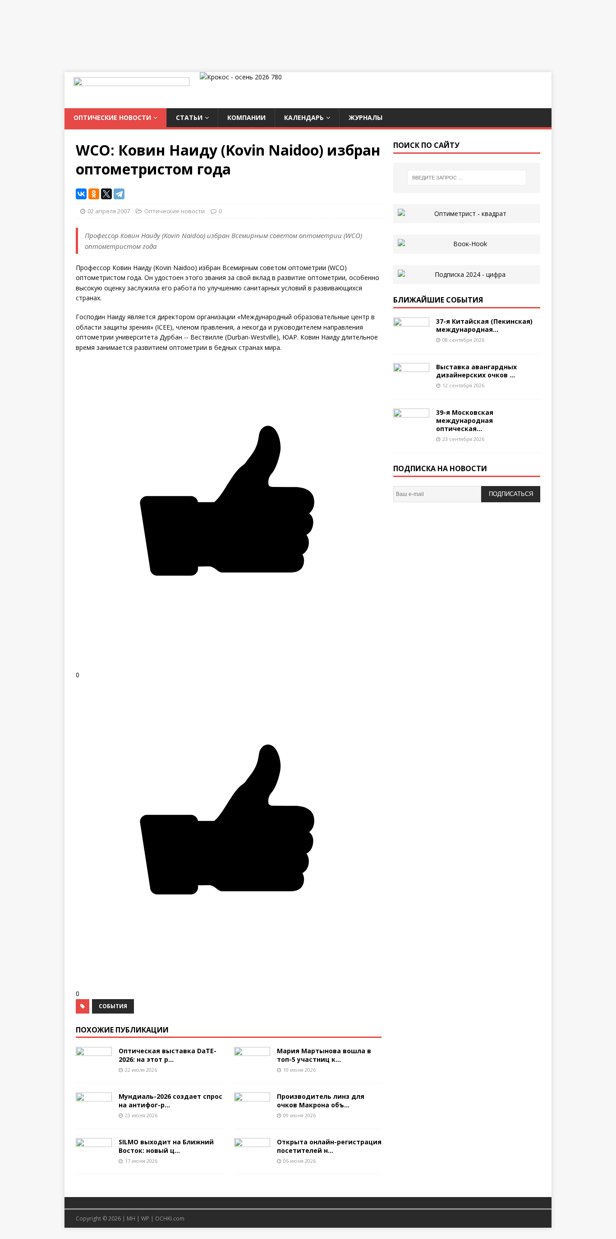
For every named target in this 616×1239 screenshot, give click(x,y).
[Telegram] (119, 193)
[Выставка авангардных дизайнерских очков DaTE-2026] (411, 384)
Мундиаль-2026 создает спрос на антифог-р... (170, 1100)
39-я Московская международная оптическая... (464, 420)
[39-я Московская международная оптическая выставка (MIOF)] (411, 430)
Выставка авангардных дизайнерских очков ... (476, 371)
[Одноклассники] (93, 193)
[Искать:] (466, 177)
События (113, 1006)
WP (145, 1218)
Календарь (304, 117)
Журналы (365, 117)
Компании (246, 117)
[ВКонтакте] (81, 193)
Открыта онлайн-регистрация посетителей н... (329, 1146)
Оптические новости (112, 117)
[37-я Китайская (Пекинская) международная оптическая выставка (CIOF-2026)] (411, 339)
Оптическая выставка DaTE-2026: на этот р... (167, 1054)
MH (131, 1218)
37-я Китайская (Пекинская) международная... (484, 325)
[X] (106, 193)
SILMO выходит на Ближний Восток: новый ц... (166, 1146)
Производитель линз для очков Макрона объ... (320, 1100)
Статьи (189, 117)
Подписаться (511, 494)
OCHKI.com (169, 1218)
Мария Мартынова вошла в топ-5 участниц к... (324, 1054)
